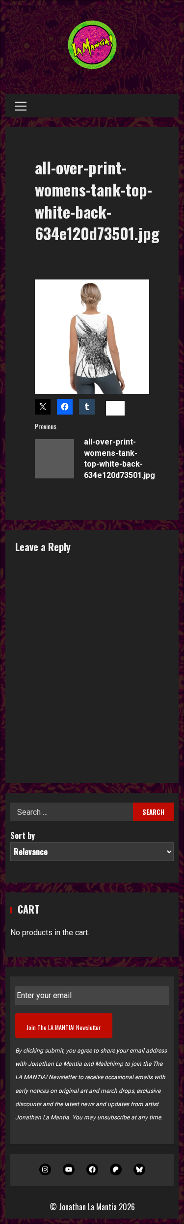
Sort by (22, 835)
